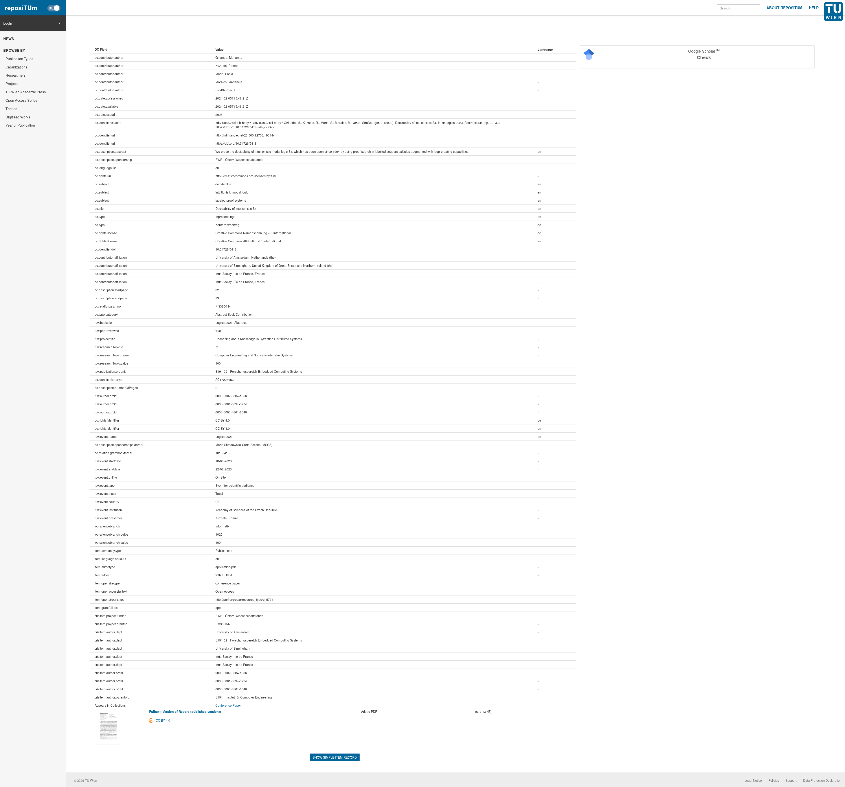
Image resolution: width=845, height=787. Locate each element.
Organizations (16, 67)
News (8, 38)
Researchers (16, 75)
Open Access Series (21, 100)
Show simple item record (335, 757)
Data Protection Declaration (822, 780)
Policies (773, 780)
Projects (12, 83)
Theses (11, 108)
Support (791, 780)
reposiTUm (21, 7)
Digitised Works (18, 117)
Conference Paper (228, 705)
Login (7, 23)
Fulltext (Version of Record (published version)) (185, 711)
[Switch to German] (54, 8)
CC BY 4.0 (163, 720)
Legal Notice (753, 780)
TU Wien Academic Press (26, 91)
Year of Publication (20, 125)
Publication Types (19, 58)
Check (704, 57)
